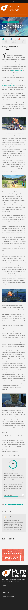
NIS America (19, 504)
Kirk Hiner (6, 31)
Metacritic (4, 585)
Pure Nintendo (10, 504)
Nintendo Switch (13, 22)
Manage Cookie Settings (8, 596)
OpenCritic (5, 589)
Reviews (5, 22)
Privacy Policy (5, 592)
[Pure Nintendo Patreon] (13, 555)
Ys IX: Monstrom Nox (16, 70)
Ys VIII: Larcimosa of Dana (8, 85)
